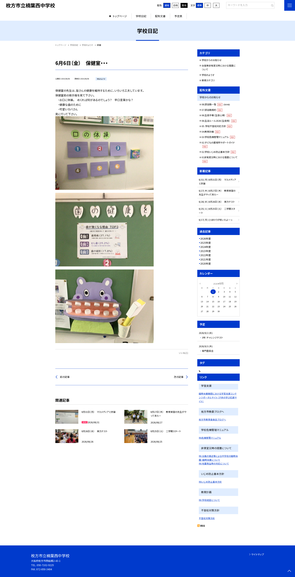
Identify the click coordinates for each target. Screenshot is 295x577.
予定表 (178, 16)
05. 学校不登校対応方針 (216, 126)
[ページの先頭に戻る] (289, 571)
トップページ (120, 16)
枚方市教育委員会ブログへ (212, 419)
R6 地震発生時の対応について (214, 463)
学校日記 (141, 16)
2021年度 (205, 259)
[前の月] (200, 283)
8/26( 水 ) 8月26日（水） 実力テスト (217, 201)
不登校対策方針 (207, 518)
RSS (202, 525)
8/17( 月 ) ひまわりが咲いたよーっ (215, 219)
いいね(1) (183, 352)
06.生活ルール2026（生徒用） (218, 120)
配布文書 (160, 16)
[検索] (271, 5)
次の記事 (178, 377)
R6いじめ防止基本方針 (210, 481)
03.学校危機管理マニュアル (218, 137)
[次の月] (236, 283)
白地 (175, 5)
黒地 (184, 5)
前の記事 (65, 377)
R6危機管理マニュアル (210, 437)
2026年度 (205, 238)
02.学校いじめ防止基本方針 (218, 151)
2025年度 (205, 243)
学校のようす (208, 74)
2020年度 (205, 263)
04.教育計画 (210, 131)
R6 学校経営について (209, 500)
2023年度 (205, 251)
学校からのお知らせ (211, 60)
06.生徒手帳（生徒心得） (216, 115)
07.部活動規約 (211, 109)
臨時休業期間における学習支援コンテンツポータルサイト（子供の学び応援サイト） (218, 397)
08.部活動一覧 (216, 104)
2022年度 (205, 255)
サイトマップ (257, 554)
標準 (199, 5)
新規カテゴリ (208, 80)
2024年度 (205, 247)
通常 (167, 5)
